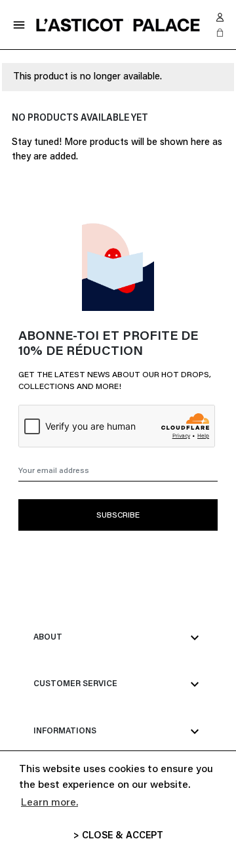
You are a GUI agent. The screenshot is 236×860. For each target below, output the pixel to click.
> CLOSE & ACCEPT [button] (118, 836)
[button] (220, 33)
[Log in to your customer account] (220, 17)
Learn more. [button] (49, 803)
